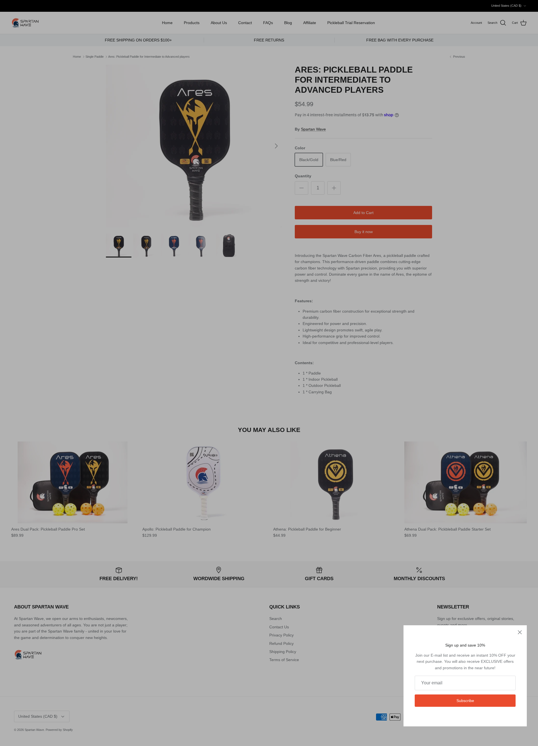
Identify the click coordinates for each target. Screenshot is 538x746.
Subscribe (465, 700)
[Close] (520, 632)
